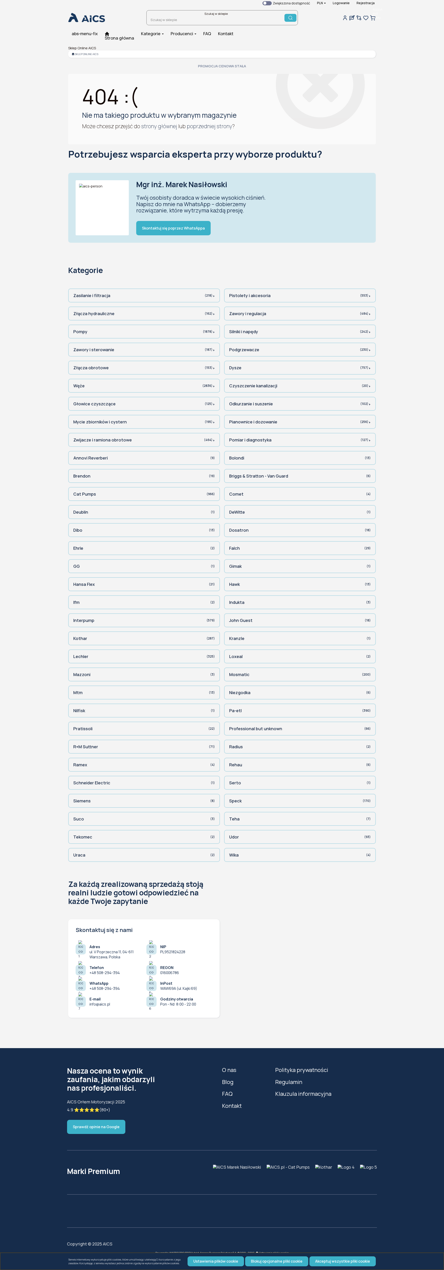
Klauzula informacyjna (303, 1093)
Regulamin (288, 1082)
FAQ (227, 1093)
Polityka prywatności (301, 1070)
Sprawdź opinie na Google (96, 1126)
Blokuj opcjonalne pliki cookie (276, 1261)
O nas (229, 1070)
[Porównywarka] (359, 18)
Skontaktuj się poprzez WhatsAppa (173, 228)
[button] (321, 3)
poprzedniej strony (209, 126)
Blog (228, 1082)
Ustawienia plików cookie (215, 1261)
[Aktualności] (352, 18)
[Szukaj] (290, 18)
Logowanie (341, 3)
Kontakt (232, 1105)
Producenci (182, 33)
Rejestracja (366, 3)
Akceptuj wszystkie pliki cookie (342, 1261)
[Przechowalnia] (366, 18)
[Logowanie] (345, 18)
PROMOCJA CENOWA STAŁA (222, 66)
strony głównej (159, 126)
